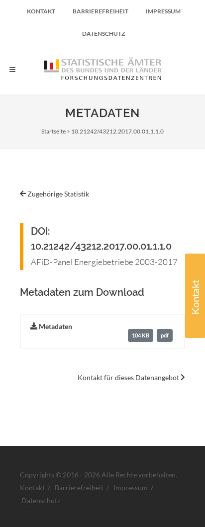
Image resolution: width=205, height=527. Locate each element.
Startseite (53, 131)
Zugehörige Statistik (57, 194)
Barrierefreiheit (100, 11)
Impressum (163, 11)
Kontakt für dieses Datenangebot (129, 377)
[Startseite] (102, 69)
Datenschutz (103, 33)
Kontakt (195, 297)
